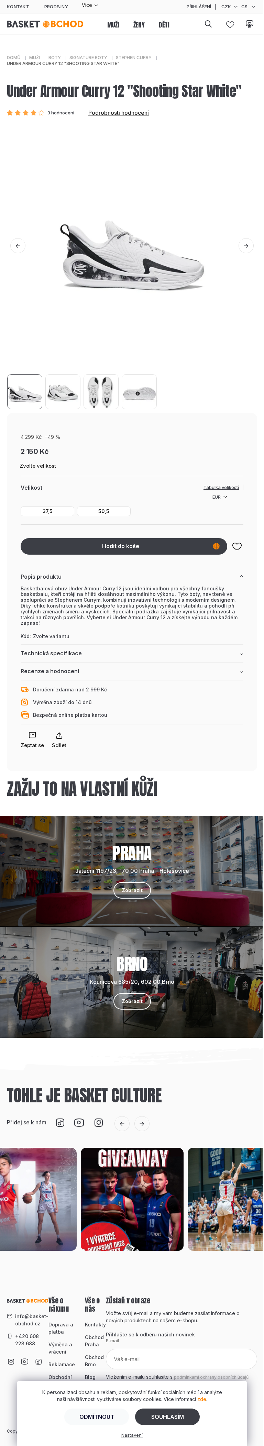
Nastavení (132, 1435)
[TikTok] (60, 1123)
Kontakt (18, 6)
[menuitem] (113, 25)
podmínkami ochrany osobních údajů (211, 1377)
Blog (90, 1377)
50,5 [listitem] (103, 511)
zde (201, 1399)
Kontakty (95, 1324)
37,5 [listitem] (48, 511)
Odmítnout (96, 1416)
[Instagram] (98, 1123)
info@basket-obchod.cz (31, 1319)
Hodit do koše (120, 546)
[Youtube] (79, 1123)
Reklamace (61, 1364)
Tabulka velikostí (221, 487)
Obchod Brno (94, 1360)
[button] (17, 245)
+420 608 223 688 (27, 1339)
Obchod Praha (94, 1340)
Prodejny (56, 6)
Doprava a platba (60, 1328)
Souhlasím (167, 1416)
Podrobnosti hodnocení (118, 112)
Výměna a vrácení (60, 1348)
